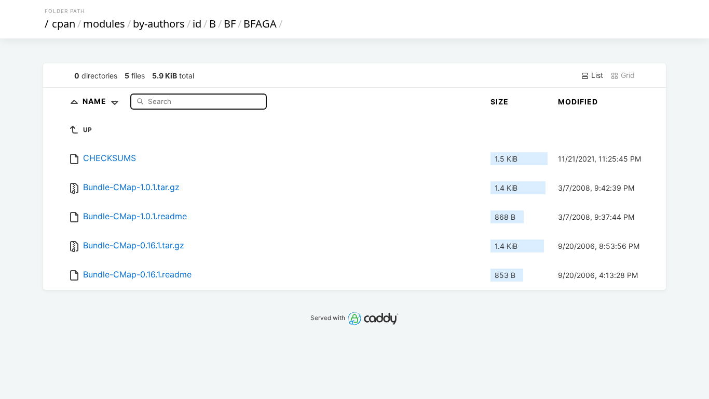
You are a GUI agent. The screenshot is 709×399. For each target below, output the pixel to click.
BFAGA (260, 24)
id (197, 24)
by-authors (159, 24)
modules (104, 24)
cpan (63, 24)
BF (230, 24)
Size (499, 101)
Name (95, 101)
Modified (578, 101)
